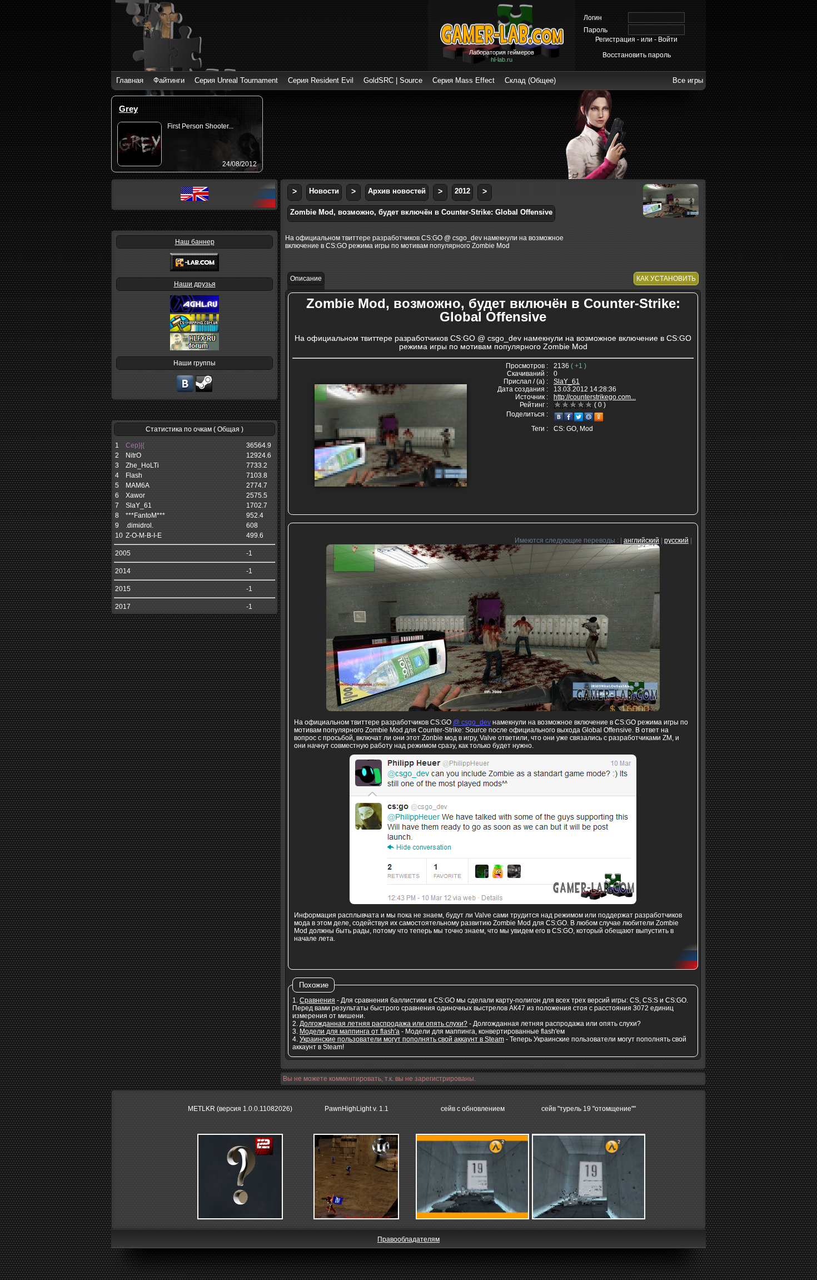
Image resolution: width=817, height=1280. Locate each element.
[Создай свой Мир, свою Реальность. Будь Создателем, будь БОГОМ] (194, 329)
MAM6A (138, 485)
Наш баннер (195, 242)
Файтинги (169, 80)
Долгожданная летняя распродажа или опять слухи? (383, 1024)
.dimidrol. (139, 525)
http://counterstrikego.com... (595, 397)
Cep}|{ (135, 445)
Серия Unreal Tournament (236, 80)
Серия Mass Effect (463, 80)
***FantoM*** (145, 515)
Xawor (135, 495)
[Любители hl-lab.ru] (204, 391)
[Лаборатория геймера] (185, 391)
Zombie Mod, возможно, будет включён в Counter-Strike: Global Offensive (421, 212)
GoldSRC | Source (392, 80)
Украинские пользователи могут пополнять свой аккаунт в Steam (402, 1039)
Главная (129, 80)
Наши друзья (195, 284)
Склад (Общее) (530, 80)
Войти (667, 39)
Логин (593, 18)
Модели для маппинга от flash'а (350, 1031)
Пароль (595, 30)
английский (641, 540)
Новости (324, 191)
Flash (134, 475)
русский (676, 540)
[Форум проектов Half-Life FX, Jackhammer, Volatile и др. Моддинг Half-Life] (194, 348)
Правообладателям (408, 1239)
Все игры (687, 80)
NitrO (133, 455)
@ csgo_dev (472, 722)
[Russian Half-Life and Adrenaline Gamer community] (194, 310)
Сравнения (317, 1000)
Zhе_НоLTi (142, 465)
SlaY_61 (139, 505)
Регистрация (615, 39)
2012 (462, 191)
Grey (128, 108)
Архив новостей (397, 191)
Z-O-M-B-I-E (144, 535)
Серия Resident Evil (320, 80)
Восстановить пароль (636, 55)
